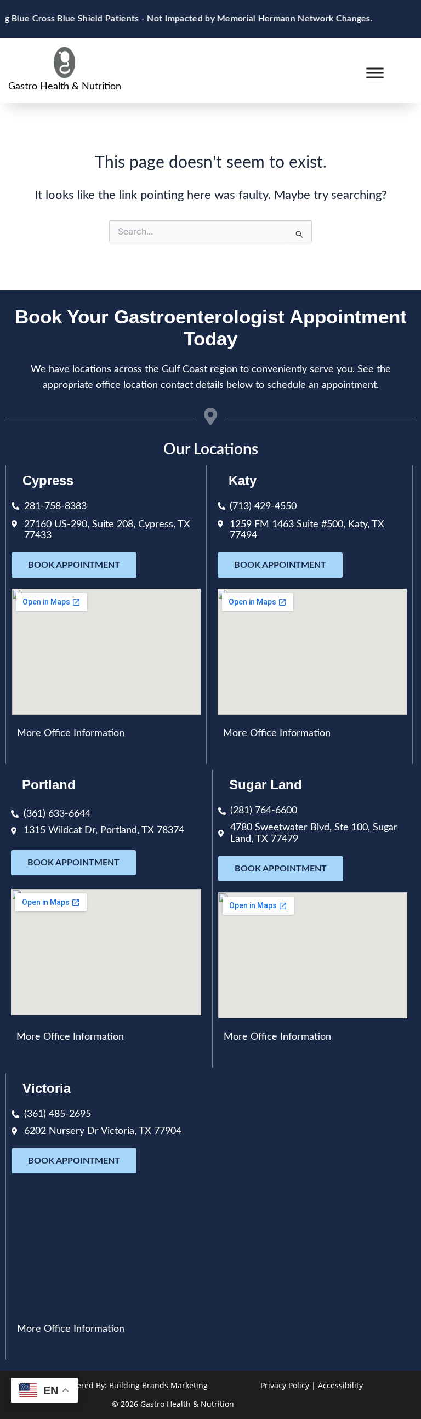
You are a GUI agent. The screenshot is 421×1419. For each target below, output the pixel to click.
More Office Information (70, 733)
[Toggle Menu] (375, 73)
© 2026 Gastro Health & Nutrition (173, 1404)
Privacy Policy (284, 1385)
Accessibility (340, 1385)
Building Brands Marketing (158, 1385)
